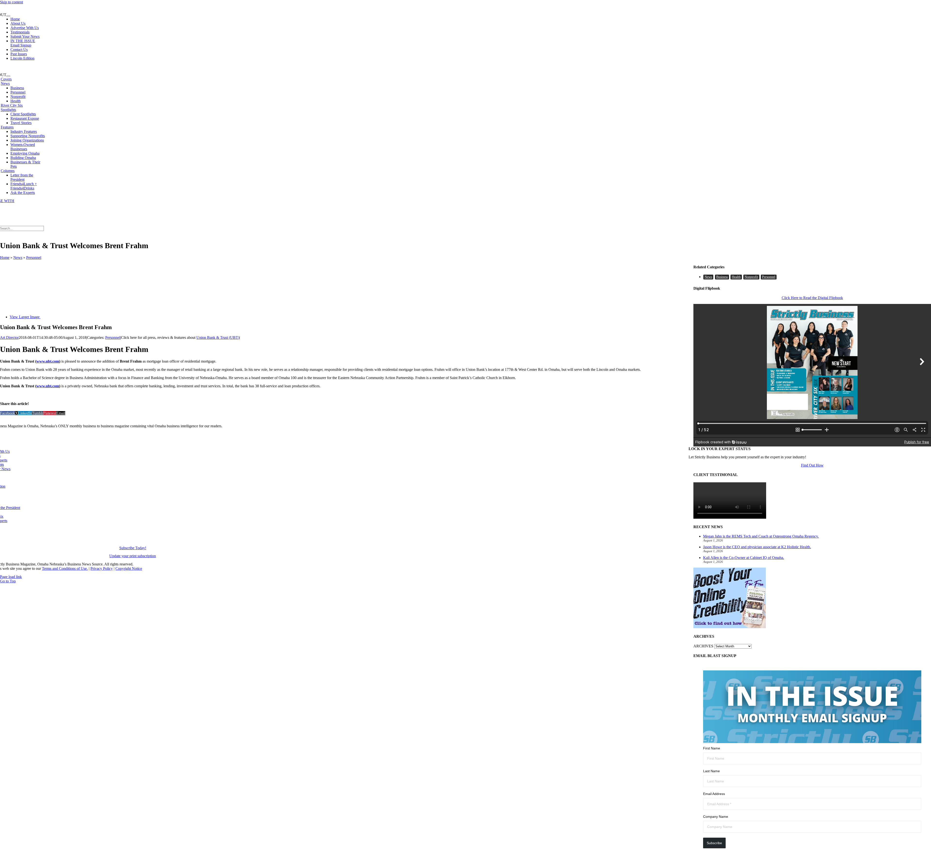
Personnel (33, 257)
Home (4, 257)
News (5, 83)
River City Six (12, 105)
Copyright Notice (128, 568)
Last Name (711, 771)
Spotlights (8, 110)
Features (7, 127)
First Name (711, 748)
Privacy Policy (101, 568)
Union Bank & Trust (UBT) (217, 337)
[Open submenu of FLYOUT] (8, 16)
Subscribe (714, 843)
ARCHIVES (703, 646)
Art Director (9, 337)
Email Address (714, 793)
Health (736, 277)
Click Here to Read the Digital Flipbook (812, 298)
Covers (6, 79)
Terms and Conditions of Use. (65, 568)
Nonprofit (751, 277)
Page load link (11, 577)
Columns (8, 171)
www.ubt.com (47, 361)
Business (722, 277)
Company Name (715, 816)
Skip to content (11, 2)
